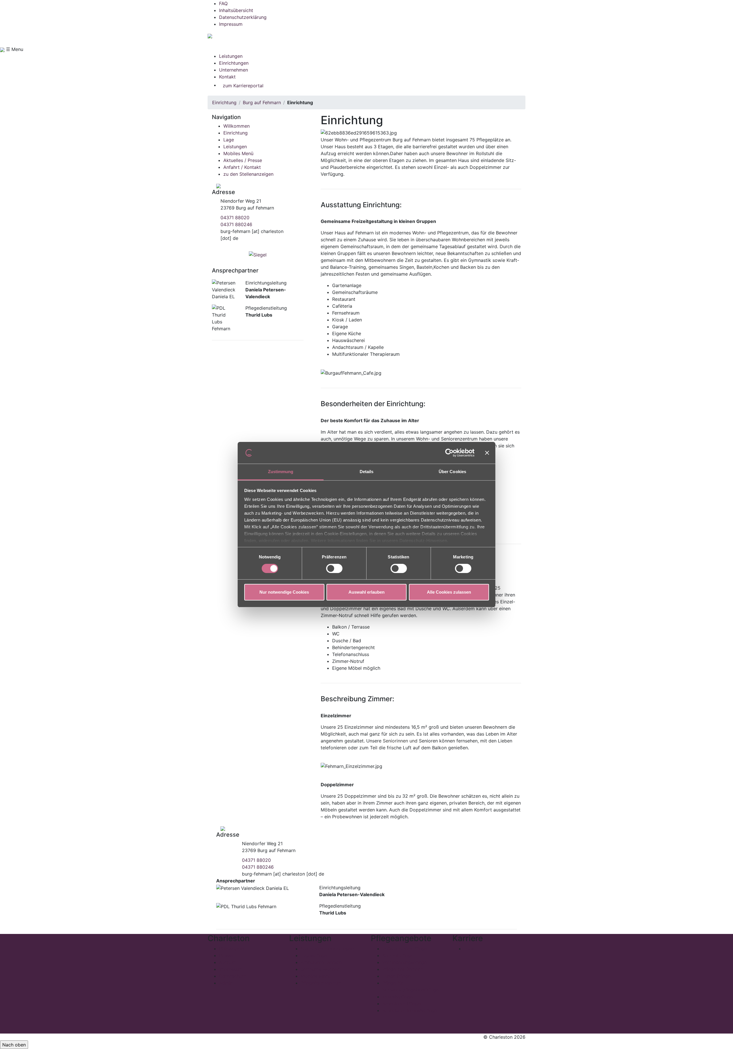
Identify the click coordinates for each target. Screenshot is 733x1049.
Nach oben (14, 1045)
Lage (228, 140)
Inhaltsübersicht (236, 10)
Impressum (231, 24)
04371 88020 (234, 217)
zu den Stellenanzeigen (248, 174)
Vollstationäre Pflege (404, 948)
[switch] (334, 568)
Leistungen (231, 56)
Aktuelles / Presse (242, 160)
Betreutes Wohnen (320, 969)
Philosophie (231, 948)
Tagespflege (314, 955)
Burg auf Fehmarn (262, 102)
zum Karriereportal (243, 85)
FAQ (223, 3)
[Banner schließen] (487, 453)
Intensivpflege (397, 996)
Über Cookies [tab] (452, 471)
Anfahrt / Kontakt (242, 167)
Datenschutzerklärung (243, 17)
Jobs (469, 948)
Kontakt (227, 77)
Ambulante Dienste (321, 962)
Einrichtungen (234, 63)
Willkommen (236, 126)
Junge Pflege (396, 976)
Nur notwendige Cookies (284, 592)
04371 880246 (236, 224)
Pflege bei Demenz (402, 969)
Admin (226, 983)
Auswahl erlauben (366, 592)
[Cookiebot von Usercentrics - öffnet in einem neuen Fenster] (449, 453)
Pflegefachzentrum (321, 983)
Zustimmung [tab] (280, 471)
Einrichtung (224, 102)
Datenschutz (232, 976)
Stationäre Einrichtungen (327, 948)
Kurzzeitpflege (397, 955)
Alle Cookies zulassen (449, 592)
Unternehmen (233, 70)
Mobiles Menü (238, 153)
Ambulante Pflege (401, 1003)
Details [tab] (367, 471)
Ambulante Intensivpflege (409, 1010)
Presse (226, 955)
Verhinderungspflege (404, 962)
